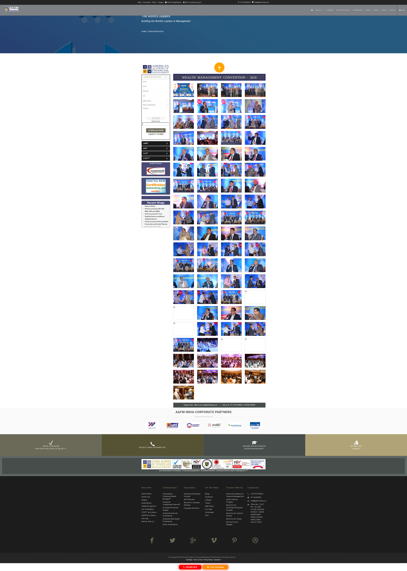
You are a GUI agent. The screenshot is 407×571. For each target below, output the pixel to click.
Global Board (146, 503)
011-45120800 (256, 497)
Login (403, 10)
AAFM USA (145, 497)
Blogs (207, 494)
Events (384, 10)
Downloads (209, 512)
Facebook (209, 497)
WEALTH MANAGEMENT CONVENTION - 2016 (219, 77)
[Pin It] (234, 540)
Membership (357, 10)
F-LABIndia (329, 10)
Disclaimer (217, 560)
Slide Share (209, 506)
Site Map (189, 560)
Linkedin (208, 500)
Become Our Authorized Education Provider (234, 507)
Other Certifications (170, 524)
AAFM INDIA (146, 494)
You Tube (208, 509)
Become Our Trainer (234, 519)
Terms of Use (197, 560)
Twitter (207, 503)
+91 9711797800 (257, 494)
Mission (144, 500)
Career (368, 10)
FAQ (206, 515)
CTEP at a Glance (149, 512)
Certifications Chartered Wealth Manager (169, 496)
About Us (319, 10)
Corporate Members (191, 508)
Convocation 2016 (156, 31)
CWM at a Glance (148, 515)
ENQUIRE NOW (191, 567)
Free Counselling (217, 567)
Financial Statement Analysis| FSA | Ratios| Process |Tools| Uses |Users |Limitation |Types (156, 216)
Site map (144, 518)
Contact (393, 10)
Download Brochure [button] (152, 77)
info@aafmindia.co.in (209, 405)
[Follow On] (172, 540)
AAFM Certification (343, 10)
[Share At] (214, 540)
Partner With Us (147, 521)
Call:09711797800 (155, 134)
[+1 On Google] (193, 540)
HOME (143, 31)
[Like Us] (152, 540)
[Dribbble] (255, 540)
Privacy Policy (208, 560)
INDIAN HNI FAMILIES (151, 226)
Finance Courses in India (153, 211)
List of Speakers (147, 509)
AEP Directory (189, 499)
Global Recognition (148, 506)
